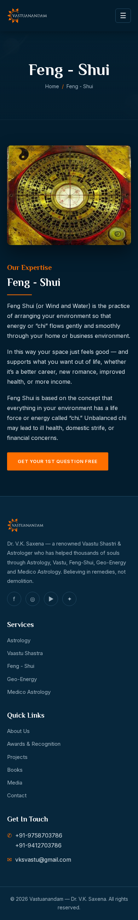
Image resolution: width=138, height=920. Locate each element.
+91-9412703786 (38, 845)
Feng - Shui (20, 666)
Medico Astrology (29, 691)
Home (52, 86)
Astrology (18, 640)
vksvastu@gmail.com (43, 859)
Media (14, 782)
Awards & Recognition (34, 743)
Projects (17, 757)
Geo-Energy (22, 679)
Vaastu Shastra (25, 653)
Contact (17, 795)
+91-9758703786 (38, 835)
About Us (18, 731)
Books (15, 769)
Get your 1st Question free (58, 461)
